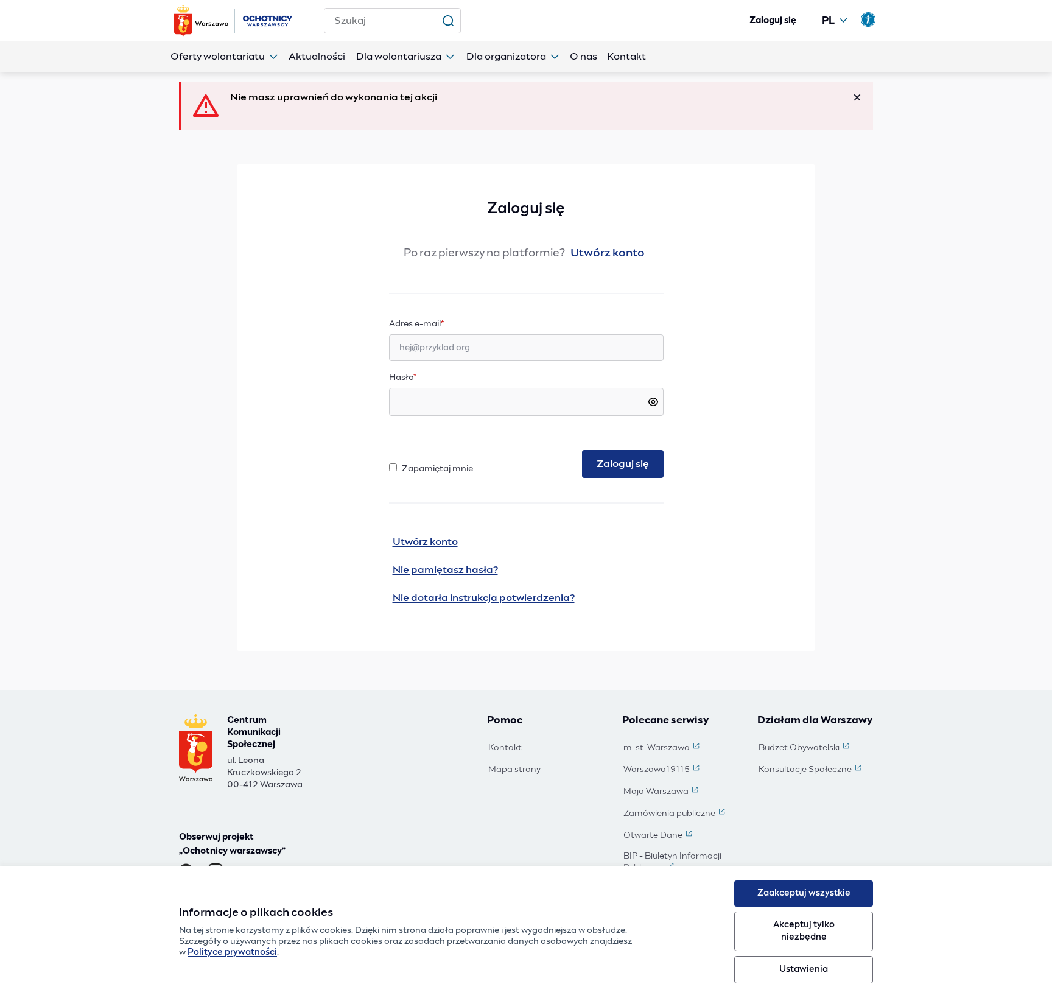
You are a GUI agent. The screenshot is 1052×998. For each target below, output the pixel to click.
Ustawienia (803, 969)
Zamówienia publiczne (675, 814)
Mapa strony (514, 769)
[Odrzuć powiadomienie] (857, 97)
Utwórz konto (607, 253)
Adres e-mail (440, 323)
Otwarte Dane (659, 836)
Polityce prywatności (232, 952)
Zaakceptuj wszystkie (803, 893)
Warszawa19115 (662, 770)
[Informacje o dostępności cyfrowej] (868, 19)
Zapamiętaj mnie (437, 469)
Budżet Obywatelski (805, 748)
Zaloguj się (772, 20)
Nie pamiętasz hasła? (445, 570)
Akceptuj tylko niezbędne (804, 931)
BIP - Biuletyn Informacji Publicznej (681, 862)
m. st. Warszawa (662, 748)
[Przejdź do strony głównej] (234, 21)
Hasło (402, 377)
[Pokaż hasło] (653, 401)
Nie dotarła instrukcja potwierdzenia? (484, 598)
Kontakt (505, 747)
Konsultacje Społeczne (811, 770)
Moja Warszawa (662, 792)
